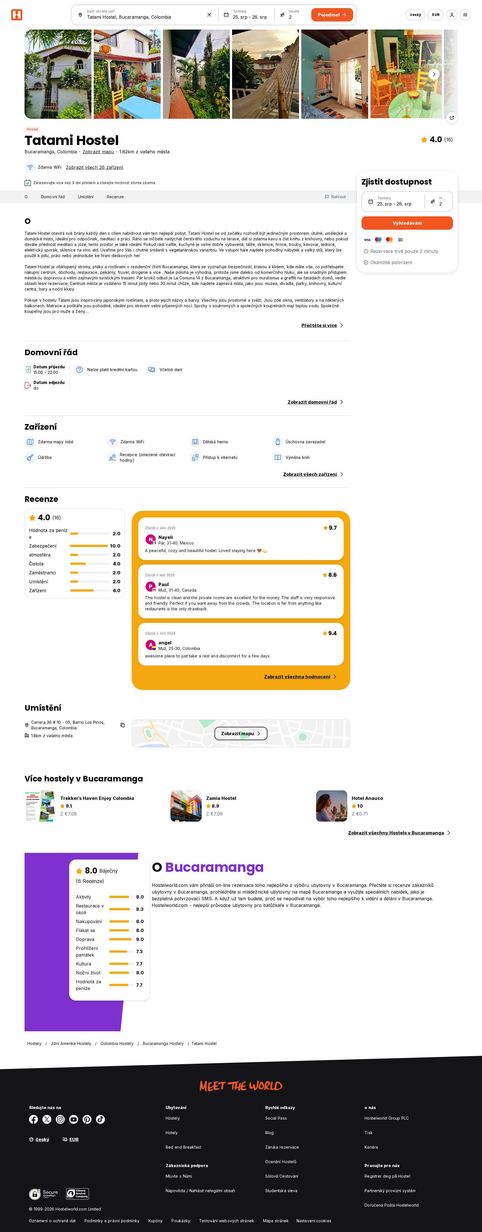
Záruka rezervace (282, 1147)
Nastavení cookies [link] (314, 1220)
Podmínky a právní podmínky (112, 1220)
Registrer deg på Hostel (387, 1176)
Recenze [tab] (115, 196)
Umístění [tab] (85, 196)
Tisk (368, 1132)
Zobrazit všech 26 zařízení (94, 167)
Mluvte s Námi (179, 1176)
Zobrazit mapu (98, 151)
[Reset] (209, 14)
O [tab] (26, 196)
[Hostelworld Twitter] (46, 1119)
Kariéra (371, 1147)
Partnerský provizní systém (390, 1190)
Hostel (32, 129)
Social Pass (276, 1118)
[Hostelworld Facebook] (33, 1119)
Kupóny (155, 1220)
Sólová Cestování (281, 1176)
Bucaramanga (39, 151)
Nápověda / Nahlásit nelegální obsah (200, 1190)
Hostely (173, 1118)
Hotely (172, 1132)
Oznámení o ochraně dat (52, 1220)
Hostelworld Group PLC (387, 1118)
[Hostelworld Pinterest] (87, 1119)
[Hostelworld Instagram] (60, 1119)
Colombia (67, 151)
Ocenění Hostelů (281, 1161)
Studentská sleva (281, 1190)
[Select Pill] (451, 14)
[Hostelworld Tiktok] (100, 1119)
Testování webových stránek (226, 1220)
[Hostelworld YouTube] (73, 1119)
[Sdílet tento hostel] (451, 117)
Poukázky (181, 1220)
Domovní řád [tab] (53, 196)
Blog (269, 1132)
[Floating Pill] (434, 74)
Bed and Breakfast (183, 1147)
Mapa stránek (276, 1220)
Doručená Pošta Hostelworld (392, 1205)
